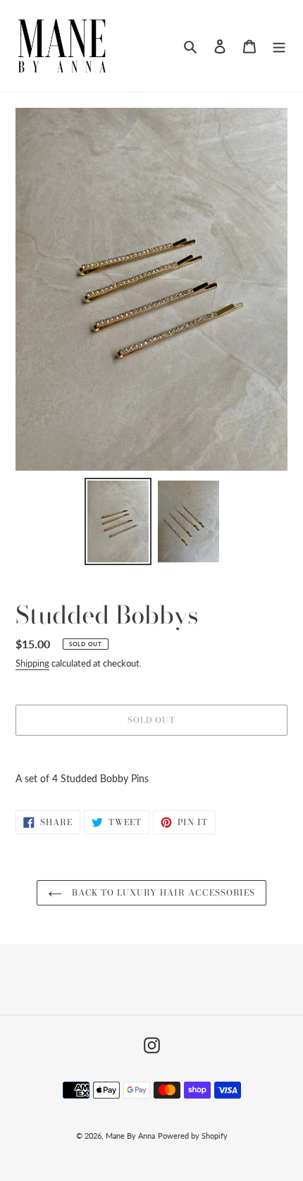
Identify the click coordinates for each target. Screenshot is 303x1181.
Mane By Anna (130, 1135)
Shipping (32, 663)
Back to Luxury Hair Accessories (162, 892)
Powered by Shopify (193, 1135)
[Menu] (279, 46)
